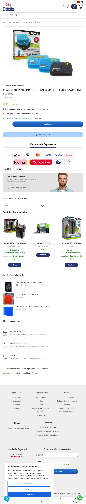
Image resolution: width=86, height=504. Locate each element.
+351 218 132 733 (22, 187)
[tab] (16, 198)
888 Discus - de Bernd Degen (28, 282)
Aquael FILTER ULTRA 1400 (71, 243)
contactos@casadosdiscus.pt (49, 435)
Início (5, 22)
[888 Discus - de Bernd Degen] (8, 286)
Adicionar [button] (14, 265)
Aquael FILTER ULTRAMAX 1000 (15, 243)
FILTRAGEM (14, 22)
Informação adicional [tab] (16, 198)
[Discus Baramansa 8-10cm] (8, 298)
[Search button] (76, 15)
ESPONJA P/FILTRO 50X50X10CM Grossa (33, 307)
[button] (80, 275)
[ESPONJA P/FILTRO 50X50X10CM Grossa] (8, 311)
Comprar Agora (44, 135)
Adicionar (49, 124)
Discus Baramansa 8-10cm (27, 294)
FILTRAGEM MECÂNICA (30, 22)
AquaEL (12, 97)
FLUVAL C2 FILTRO (43, 243)
